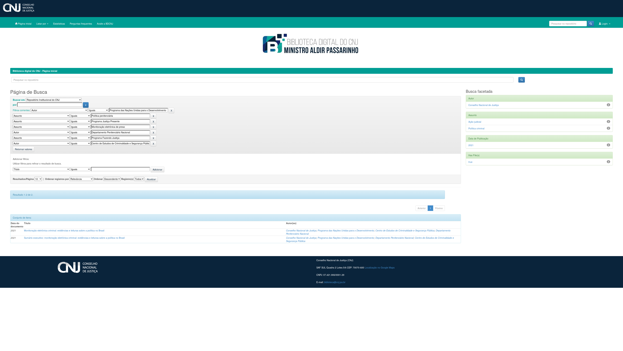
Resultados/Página (23, 179)
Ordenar (98, 179)
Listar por (41, 23)
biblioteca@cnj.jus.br (334, 282)
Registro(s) (127, 179)
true (470, 161)
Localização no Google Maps (380, 267)
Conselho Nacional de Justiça (301, 230)
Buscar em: (19, 99)
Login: (605, 23)
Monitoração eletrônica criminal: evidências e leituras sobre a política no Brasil (64, 230)
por (15, 104)
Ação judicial (474, 121)
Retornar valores (23, 149)
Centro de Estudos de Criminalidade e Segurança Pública (404, 230)
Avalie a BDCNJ (105, 23)
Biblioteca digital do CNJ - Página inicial (35, 70)
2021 (471, 145)
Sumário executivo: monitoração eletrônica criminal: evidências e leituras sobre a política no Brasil (74, 237)
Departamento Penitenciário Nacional (394, 237)
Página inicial (24, 23)
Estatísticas (59, 23)
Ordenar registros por (57, 179)
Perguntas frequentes (81, 23)
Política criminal (476, 128)
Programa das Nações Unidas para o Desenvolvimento (346, 230)
